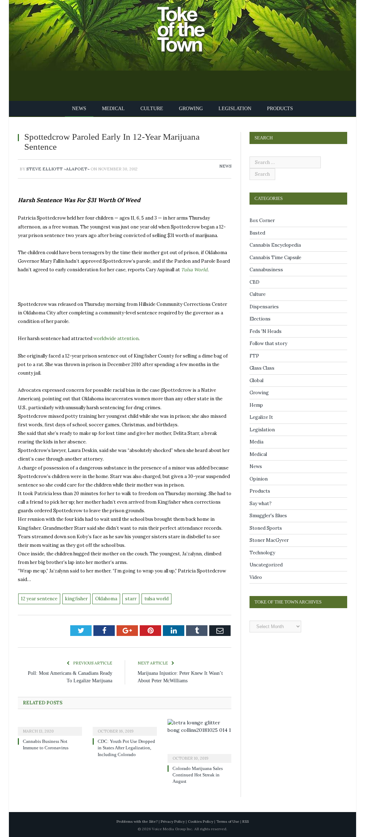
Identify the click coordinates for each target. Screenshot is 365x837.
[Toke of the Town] (189, 24)
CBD (254, 282)
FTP (254, 356)
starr (131, 599)
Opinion (259, 479)
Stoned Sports (266, 528)
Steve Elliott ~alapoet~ (57, 168)
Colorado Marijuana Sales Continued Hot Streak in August (200, 775)
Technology (262, 553)
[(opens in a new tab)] (50, 726)
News (85, 109)
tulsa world (156, 599)
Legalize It (261, 417)
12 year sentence (39, 599)
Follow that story (268, 343)
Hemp (256, 405)
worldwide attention (116, 338)
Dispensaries (264, 307)
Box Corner (262, 220)
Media (256, 442)
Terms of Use (227, 821)
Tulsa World (194, 270)
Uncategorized (266, 565)
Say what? (261, 503)
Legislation (232, 109)
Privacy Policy (173, 821)
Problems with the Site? (137, 821)
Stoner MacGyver (269, 540)
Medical (117, 109)
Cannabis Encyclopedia (275, 245)
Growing (190, 109)
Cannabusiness (266, 270)
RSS (245, 821)
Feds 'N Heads (266, 331)
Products (274, 109)
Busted (257, 233)
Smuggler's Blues (268, 516)
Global (256, 381)
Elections (260, 319)
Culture (153, 109)
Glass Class (262, 368)
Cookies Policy (200, 821)
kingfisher (76, 599)
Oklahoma (106, 599)
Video (256, 577)
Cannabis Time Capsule (275, 258)
